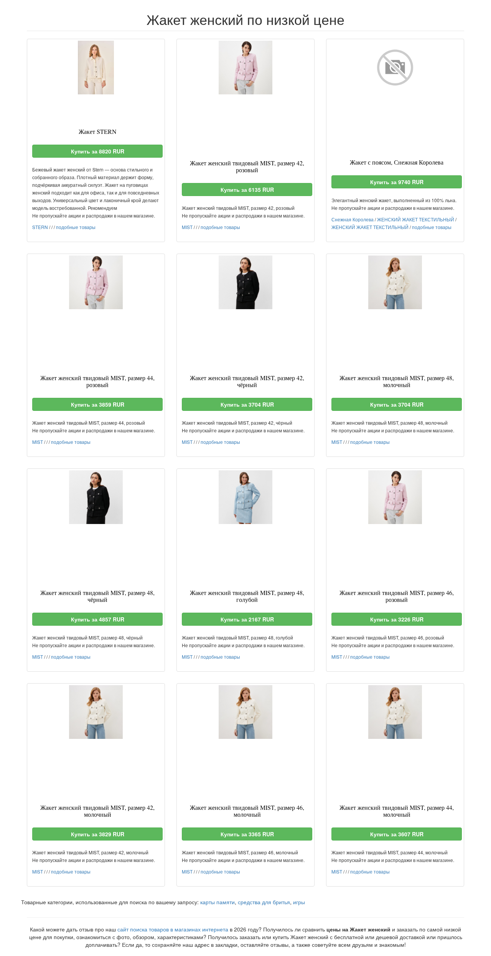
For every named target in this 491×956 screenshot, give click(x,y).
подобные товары (76, 227)
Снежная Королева (352, 219)
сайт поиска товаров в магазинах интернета (172, 929)
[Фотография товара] (96, 67)
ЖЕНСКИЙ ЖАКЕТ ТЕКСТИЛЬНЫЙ (415, 219)
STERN (40, 227)
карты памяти (217, 902)
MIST (187, 227)
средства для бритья (264, 902)
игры (299, 902)
